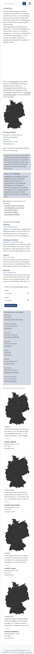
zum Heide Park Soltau (10, 210)
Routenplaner (15, 81)
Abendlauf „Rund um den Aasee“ (13, 319)
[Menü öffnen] (30, 3)
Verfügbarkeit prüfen (10, 305)
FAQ (16, 150)
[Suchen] (24, 3)
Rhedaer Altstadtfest (10, 381)
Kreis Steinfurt (13, 137)
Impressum (21, 652)
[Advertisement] (17, 62)
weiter (7, 438)
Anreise (6, 290)
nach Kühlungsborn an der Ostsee (14, 208)
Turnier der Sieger (9, 363)
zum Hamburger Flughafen (12, 214)
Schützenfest (8, 328)
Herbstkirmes (8, 346)
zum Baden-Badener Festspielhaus (14, 205)
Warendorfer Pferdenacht (11, 337)
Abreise (6, 297)
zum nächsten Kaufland (11, 212)
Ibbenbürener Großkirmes (11, 372)
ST (14, 144)
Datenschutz (28, 652)
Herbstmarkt (8, 355)
